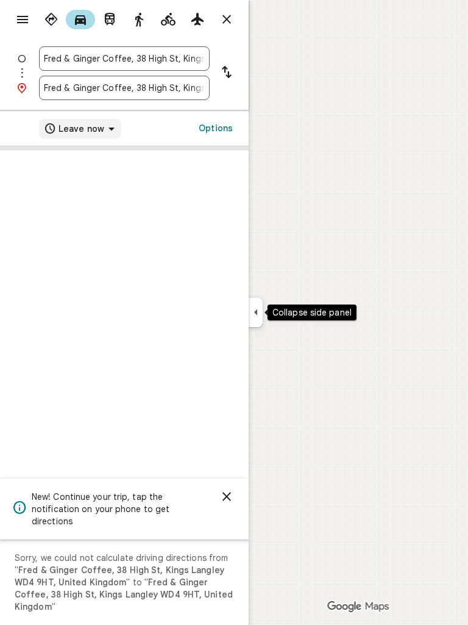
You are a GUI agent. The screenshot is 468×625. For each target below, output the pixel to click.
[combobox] (124, 58)
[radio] (51, 19)
